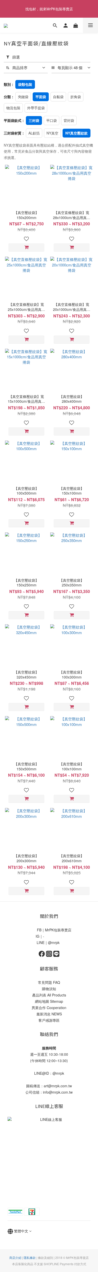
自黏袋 (58, 96)
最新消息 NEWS (49, 1013)
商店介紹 (15, 1257)
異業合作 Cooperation (49, 1007)
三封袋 (34, 120)
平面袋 (40, 96)
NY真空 (52, 133)
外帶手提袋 (36, 107)
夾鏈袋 (23, 96)
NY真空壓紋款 (76, 133)
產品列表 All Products (49, 994)
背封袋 (69, 120)
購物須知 (49, 988)
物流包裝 (13, 107)
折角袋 (75, 96)
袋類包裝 (25, 84)
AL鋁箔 (34, 133)
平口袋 (51, 120)
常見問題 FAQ (49, 982)
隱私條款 (30, 1257)
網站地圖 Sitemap (49, 1001)
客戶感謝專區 (49, 1020)
